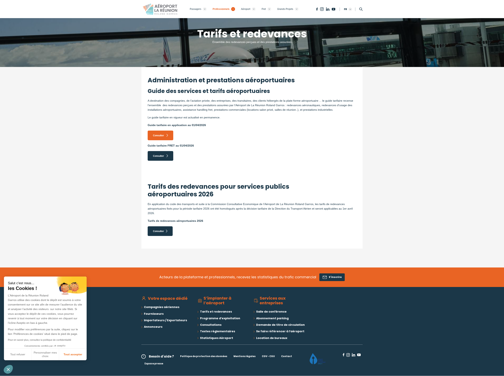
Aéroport (245, 9)
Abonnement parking (272, 318)
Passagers (195, 9)
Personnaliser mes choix (45, 354)
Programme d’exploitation (220, 318)
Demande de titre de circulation (280, 325)
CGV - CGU (268, 356)
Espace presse (154, 363)
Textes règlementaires (217, 331)
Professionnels (221, 9)
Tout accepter (73, 354)
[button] (8, 369)
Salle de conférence (271, 312)
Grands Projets (285, 9)
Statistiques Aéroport (216, 338)
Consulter (159, 135)
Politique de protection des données (203, 356)
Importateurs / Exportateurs (165, 320)
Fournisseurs (154, 314)
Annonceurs (153, 327)
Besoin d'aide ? (161, 356)
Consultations (210, 325)
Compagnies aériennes (161, 307)
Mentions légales (244, 356)
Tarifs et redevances (216, 312)
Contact (286, 356)
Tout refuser (17, 354)
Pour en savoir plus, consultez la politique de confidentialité (39, 340)
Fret (264, 9)
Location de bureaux (271, 338)
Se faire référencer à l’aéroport (280, 331)
